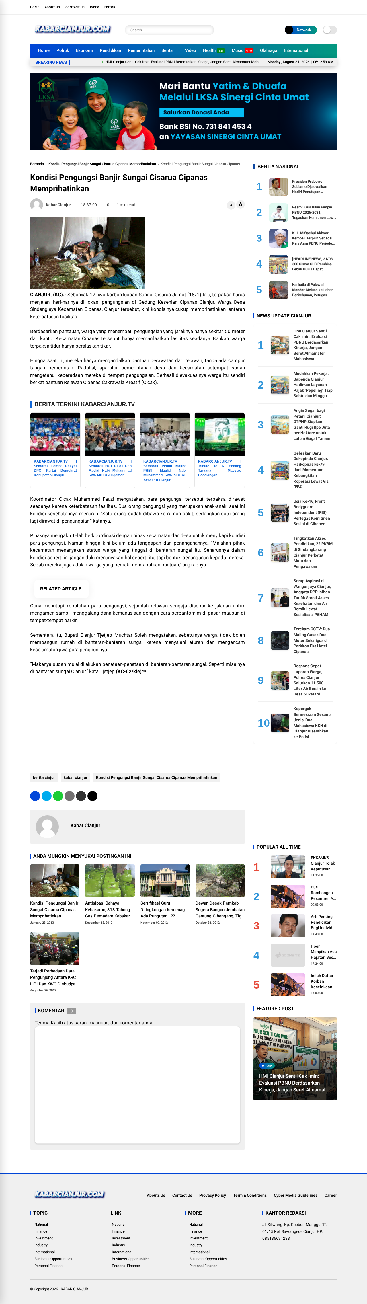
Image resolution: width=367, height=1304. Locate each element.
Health (213, 50)
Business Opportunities (53, 1259)
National (41, 1224)
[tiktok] (334, 6)
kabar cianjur (75, 777)
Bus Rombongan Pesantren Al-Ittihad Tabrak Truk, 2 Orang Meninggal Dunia (323, 893)
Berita (167, 50)
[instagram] (316, 6)
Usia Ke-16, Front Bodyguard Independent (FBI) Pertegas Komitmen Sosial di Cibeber (312, 512)
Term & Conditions (250, 1195)
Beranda (37, 164)
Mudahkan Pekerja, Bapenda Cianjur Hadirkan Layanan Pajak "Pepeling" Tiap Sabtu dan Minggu (313, 384)
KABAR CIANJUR (74, 1289)
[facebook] (299, 6)
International (296, 50)
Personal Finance (48, 1266)
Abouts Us (156, 1195)
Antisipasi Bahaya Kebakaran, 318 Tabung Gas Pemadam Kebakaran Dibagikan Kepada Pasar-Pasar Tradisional (109, 909)
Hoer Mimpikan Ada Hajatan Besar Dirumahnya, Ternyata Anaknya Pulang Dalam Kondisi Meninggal (324, 952)
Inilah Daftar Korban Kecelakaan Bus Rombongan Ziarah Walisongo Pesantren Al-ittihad (323, 981)
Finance (40, 1231)
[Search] (208, 30)
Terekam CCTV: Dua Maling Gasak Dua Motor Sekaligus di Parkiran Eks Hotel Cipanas (312, 640)
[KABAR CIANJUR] (73, 37)
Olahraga (268, 50)
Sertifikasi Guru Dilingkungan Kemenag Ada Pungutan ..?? (162, 909)
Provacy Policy (212, 1195)
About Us (52, 7)
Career (331, 1195)
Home (34, 7)
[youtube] (325, 6)
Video (190, 50)
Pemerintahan (141, 50)
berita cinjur (44, 777)
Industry (41, 1245)
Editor (109, 7)
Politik (62, 50)
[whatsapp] (58, 796)
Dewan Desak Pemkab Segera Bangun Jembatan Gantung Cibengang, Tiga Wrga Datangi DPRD (220, 909)
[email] (81, 796)
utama (267, 1065)
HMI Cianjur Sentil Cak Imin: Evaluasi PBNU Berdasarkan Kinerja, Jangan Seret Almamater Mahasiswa (162, 62)
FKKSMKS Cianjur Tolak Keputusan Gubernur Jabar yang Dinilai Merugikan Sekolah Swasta (323, 863)
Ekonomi (84, 50)
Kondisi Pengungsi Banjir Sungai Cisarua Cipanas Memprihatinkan (102, 164)
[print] (70, 796)
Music (242, 50)
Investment (43, 1238)
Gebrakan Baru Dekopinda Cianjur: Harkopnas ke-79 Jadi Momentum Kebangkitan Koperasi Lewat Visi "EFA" (312, 470)
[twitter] (308, 6)
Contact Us (75, 7)
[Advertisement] (137, 721)
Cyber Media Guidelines (295, 1195)
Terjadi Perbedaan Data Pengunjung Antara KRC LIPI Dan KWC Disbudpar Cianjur (53, 977)
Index (94, 7)
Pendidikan (110, 50)
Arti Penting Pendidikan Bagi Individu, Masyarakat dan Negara (323, 922)
